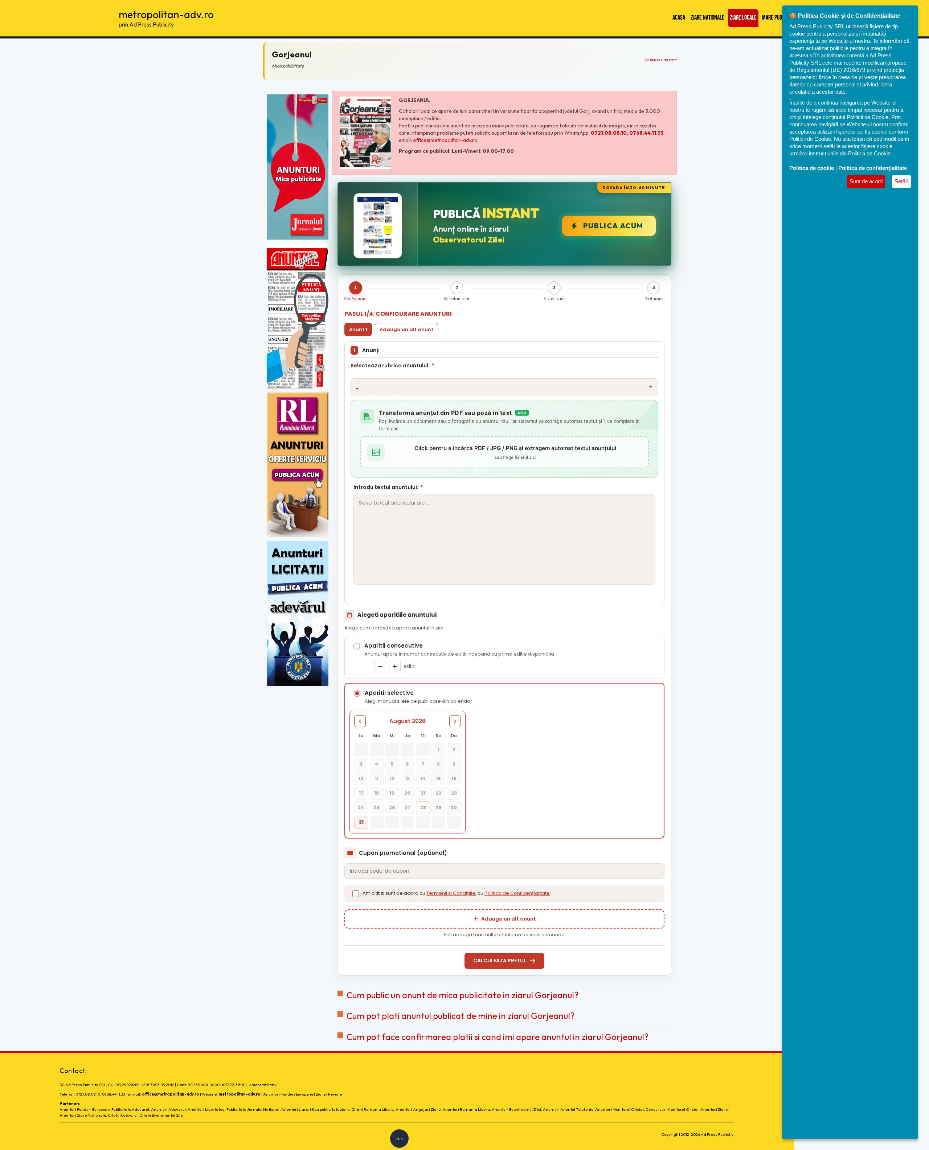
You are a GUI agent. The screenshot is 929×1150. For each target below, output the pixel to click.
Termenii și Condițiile (450, 893)
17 (361, 793)
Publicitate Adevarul (130, 1109)
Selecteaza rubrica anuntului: (392, 365)
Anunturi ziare (294, 1109)
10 (361, 778)
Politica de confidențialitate (872, 168)
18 (376, 793)
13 (407, 778)
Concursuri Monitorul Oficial (672, 1109)
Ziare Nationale (707, 18)
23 (454, 793)
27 (407, 807)
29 (438, 807)
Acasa (678, 18)
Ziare (321, 1094)
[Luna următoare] (455, 721)
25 (376, 807)
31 (361, 822)
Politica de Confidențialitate (517, 893)
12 (392, 778)
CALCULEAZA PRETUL (499, 960)
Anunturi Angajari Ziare (418, 1109)
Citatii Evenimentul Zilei (161, 1115)
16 (454, 778)
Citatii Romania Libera (372, 1109)
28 (423, 807)
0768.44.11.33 (646, 133)
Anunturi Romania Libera (466, 1109)
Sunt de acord (866, 181)
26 (392, 807)
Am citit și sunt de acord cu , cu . (457, 893)
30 (454, 807)
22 (438, 793)
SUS (399, 1139)
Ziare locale (743, 18)
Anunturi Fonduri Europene (288, 1094)
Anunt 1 (358, 329)
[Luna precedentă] (360, 721)
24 (361, 807)
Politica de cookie (811, 168)
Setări (901, 181)
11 (376, 778)
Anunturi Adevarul (168, 1109)
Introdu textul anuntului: (388, 487)
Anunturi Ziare (714, 1109)
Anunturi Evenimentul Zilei (516, 1109)
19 (391, 793)
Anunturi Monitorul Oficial (619, 1109)
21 (423, 793)
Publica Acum (613, 225)
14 (423, 778)
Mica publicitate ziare (329, 1109)
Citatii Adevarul (123, 1115)
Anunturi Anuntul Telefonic (568, 1109)
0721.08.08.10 (609, 133)
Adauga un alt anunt (406, 329)
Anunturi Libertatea (206, 1109)
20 (407, 793)
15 (438, 778)
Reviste (335, 1094)
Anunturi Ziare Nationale (83, 1115)
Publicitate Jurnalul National (252, 1109)
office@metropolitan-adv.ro (445, 140)
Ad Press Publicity (660, 60)
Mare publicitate (780, 18)
